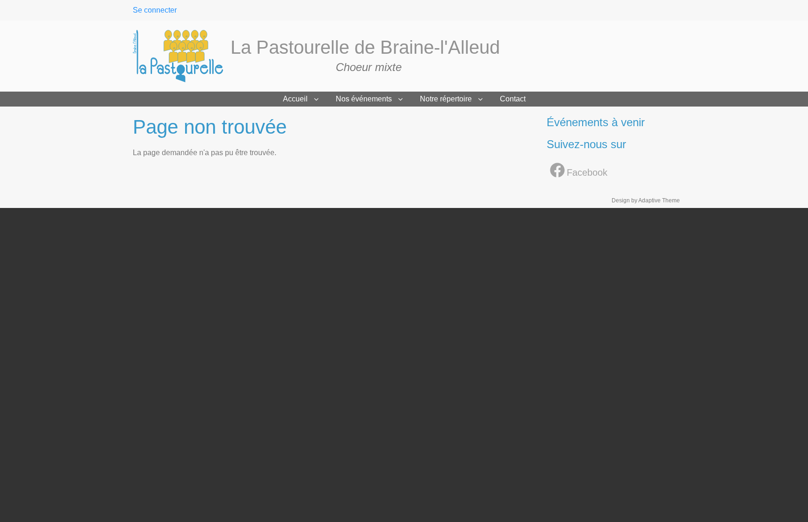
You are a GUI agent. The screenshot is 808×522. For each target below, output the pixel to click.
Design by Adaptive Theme (646, 200)
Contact (513, 99)
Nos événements (364, 99)
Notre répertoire (446, 99)
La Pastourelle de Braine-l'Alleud (365, 47)
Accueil (295, 99)
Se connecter (155, 10)
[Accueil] (182, 56)
